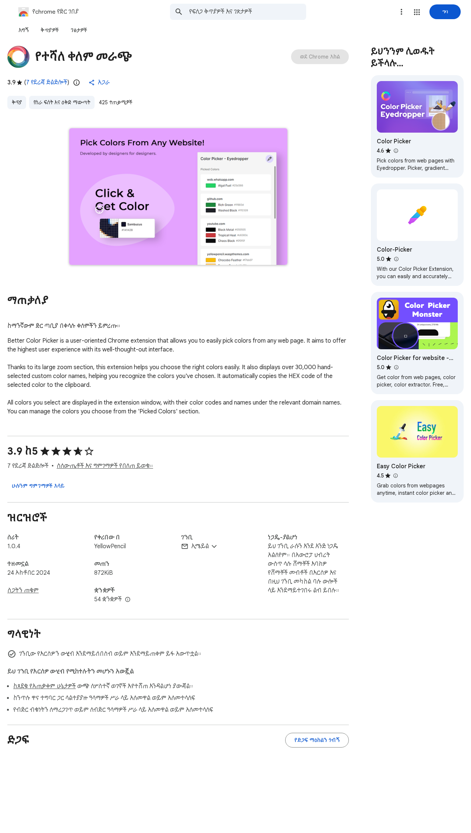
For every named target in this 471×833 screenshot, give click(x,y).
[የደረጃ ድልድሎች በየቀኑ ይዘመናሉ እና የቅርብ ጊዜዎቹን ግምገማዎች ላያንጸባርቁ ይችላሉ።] (76, 82)
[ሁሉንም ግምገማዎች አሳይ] (38, 486)
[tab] (24, 30)
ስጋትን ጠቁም (23, 590)
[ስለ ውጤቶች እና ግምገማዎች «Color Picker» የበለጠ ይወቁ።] (395, 151)
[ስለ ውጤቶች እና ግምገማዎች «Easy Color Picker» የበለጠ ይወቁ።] (395, 475)
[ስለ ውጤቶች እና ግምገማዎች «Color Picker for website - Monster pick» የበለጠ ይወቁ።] (396, 367)
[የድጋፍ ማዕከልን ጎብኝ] (317, 740)
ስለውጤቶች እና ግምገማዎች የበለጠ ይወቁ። (105, 466)
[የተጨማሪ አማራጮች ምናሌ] (401, 11)
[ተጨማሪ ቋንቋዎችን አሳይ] (127, 599)
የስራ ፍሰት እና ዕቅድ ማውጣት (61, 102)
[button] (417, 12)
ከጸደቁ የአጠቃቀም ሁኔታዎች (44, 686)
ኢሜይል (200, 546)
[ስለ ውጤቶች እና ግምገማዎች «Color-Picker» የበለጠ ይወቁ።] (396, 259)
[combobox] (247, 11)
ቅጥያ (17, 102)
